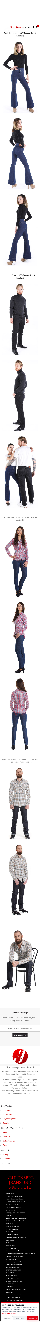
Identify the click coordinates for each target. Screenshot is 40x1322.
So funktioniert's (9, 1141)
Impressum (7, 1110)
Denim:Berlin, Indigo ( (20, 34)
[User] (33, 27)
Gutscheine (7, 1159)
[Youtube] (5, 1163)
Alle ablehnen (7, 1318)
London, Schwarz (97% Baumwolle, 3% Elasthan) (20, 276)
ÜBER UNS (7, 1137)
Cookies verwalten (19, 1318)
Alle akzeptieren (33, 1318)
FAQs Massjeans (9, 1119)
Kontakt (5, 1123)
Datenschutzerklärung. (9, 1313)
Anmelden (13, 31)
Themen (6, 1145)
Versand (6, 1132)
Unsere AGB (7, 1114)
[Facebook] (2, 1163)
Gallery (5, 1154)
